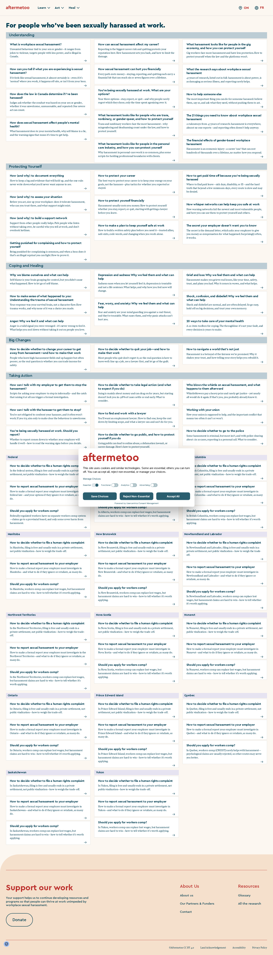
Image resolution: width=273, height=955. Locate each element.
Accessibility (239, 947)
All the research (249, 903)
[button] (44, 8)
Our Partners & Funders (197, 903)
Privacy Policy (259, 947)
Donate (19, 920)
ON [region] (246, 7)
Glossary (244, 895)
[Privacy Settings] (7, 944)
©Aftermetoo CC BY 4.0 (181, 947)
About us (186, 895)
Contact (186, 911)
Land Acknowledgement (213, 947)
